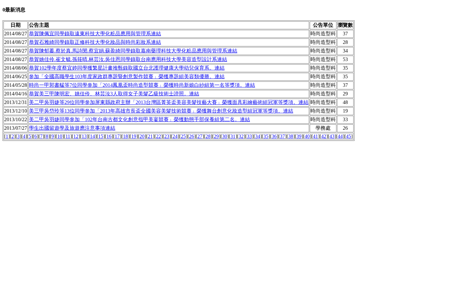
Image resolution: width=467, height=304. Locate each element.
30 (224, 136)
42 (323, 136)
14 (92, 136)
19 (133, 136)
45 (348, 136)
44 (340, 136)
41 (315, 136)
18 (125, 136)
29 (216, 136)
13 (84, 136)
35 (265, 136)
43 (332, 136)
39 (298, 136)
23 (166, 136)
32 (241, 136)
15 (100, 136)
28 (208, 136)
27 (199, 136)
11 (67, 136)
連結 (95, 33)
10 (59, 136)
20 (142, 136)
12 (75, 136)
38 (290, 136)
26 (191, 136)
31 (232, 136)
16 (109, 136)
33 (249, 136)
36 (274, 136)
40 (307, 136)
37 (282, 136)
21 (150, 136)
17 (117, 136)
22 (158, 136)
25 (183, 136)
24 (175, 136)
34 (257, 136)
